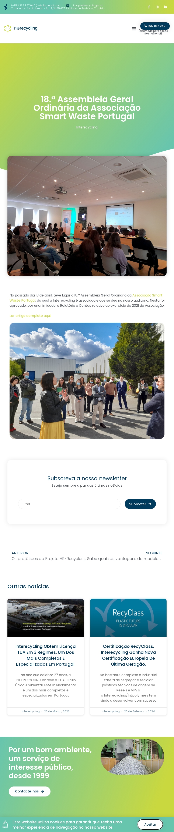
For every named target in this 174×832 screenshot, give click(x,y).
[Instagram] (157, 7)
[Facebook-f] (149, 7)
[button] (133, 28)
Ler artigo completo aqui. (31, 315)
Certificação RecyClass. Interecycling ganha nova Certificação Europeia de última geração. (128, 655)
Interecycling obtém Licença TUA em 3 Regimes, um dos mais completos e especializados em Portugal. (45, 655)
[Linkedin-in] (165, 7)
